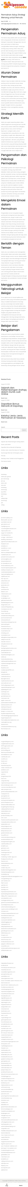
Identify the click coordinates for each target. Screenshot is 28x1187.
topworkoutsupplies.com (8, 991)
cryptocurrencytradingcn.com (9, 909)
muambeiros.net (5, 631)
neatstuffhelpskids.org (7, 607)
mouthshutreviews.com (7, 993)
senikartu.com (5, 770)
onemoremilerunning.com (8, 837)
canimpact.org (5, 694)
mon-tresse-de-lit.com (7, 1135)
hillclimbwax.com (5, 933)
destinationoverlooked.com (8, 928)
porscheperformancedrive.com (9, 1096)
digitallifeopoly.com (6, 998)
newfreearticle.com (6, 828)
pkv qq (3, 481)
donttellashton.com (6, 754)
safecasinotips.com (6, 1067)
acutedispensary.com (7, 904)
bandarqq (3, 474)
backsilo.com (4, 887)
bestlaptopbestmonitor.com (9, 648)
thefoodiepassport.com (7, 685)
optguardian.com (6, 1007)
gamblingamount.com (7, 931)
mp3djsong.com (5, 526)
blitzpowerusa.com (6, 831)
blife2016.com (5, 1104)
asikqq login (4, 498)
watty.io (3, 774)
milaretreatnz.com (6, 594)
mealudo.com (5, 865)
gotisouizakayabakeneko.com (9, 791)
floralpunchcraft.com (7, 859)
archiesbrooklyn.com (7, 628)
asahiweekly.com (5, 1050)
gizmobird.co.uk (5, 524)
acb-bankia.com (5, 881)
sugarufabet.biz (5, 1137)
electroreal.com (5, 983)
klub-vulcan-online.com (7, 1080)
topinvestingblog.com (7, 574)
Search (3, 427)
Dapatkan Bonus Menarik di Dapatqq (12, 404)
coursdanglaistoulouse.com (8, 528)
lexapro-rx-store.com (7, 711)
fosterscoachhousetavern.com (9, 820)
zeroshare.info (5, 589)
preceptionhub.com (6, 974)
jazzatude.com (5, 585)
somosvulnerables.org (7, 1089)
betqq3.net (4, 672)
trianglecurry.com (6, 1115)
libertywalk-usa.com (6, 520)
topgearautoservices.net (8, 1141)
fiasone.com (4, 861)
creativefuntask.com (7, 1035)
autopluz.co (4, 546)
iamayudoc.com (5, 1044)
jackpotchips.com (6, 1070)
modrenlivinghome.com (7, 1150)
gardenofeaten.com (6, 833)
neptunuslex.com (6, 531)
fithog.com (4, 646)
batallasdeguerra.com (7, 602)
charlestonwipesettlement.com (9, 913)
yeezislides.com (5, 976)
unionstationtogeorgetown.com (10, 1041)
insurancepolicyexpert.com (8, 568)
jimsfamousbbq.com (7, 517)
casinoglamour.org (6, 722)
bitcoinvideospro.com (7, 785)
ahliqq (2, 505)
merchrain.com (5, 1157)
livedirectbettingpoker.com (8, 870)
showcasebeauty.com (7, 565)
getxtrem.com (5, 848)
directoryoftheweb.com (7, 752)
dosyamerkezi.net (6, 561)
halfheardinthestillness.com (8, 661)
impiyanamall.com (6, 1004)
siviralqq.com (4, 889)
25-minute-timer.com (7, 1033)
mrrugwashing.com (6, 878)
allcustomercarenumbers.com (9, 1074)
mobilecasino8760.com (7, 670)
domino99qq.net (5, 750)
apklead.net (4, 1170)
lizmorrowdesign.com (7, 1109)
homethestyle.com (6, 1022)
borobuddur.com (5, 1026)
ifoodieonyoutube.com (7, 987)
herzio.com (4, 761)
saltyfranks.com (5, 581)
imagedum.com (5, 1117)
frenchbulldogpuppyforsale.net (9, 715)
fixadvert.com (5, 544)
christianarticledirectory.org (8, 726)
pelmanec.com (5, 748)
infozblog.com (5, 633)
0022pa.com (4, 587)
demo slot (4, 483)
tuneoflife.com (5, 946)
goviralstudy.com (6, 696)
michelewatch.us (5, 535)
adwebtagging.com (6, 922)
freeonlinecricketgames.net (8, 622)
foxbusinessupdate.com (7, 872)
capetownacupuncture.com (9, 783)
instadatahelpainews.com (8, 1152)
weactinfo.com (5, 850)
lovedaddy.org (5, 874)
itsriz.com (3, 778)
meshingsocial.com (6, 852)
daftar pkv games (6, 476)
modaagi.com (5, 596)
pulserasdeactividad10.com (8, 702)
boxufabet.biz (5, 1139)
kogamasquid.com (6, 718)
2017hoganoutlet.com (7, 746)
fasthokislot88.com (6, 1065)
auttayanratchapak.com (8, 800)
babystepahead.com (7, 926)
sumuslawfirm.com (6, 898)
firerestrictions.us (5, 626)
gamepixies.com (5, 1061)
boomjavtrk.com (5, 1168)
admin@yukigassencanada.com (10, 23)
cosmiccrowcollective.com (8, 787)
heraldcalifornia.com (6, 1057)
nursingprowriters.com (7, 900)
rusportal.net (4, 772)
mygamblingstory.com (7, 741)
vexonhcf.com (5, 550)
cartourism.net (5, 698)
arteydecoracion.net (6, 644)
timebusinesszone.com (7, 941)
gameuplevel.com (6, 1020)
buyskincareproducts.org (8, 713)
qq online (3, 492)
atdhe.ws (3, 657)
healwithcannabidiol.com (8, 1111)
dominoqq (4, 489)
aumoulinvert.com (6, 683)
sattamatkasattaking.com (8, 1126)
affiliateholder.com (6, 950)
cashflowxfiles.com (6, 844)
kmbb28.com (4, 1159)
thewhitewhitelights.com (8, 655)
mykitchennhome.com (7, 681)
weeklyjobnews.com (6, 918)
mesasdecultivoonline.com (8, 822)
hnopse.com (4, 935)
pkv (2, 502)
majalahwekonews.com (7, 744)
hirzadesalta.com (6, 996)
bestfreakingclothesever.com (9, 894)
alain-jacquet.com (6, 789)
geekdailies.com (5, 1154)
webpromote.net (5, 639)
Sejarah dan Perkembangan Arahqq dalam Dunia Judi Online (14, 391)
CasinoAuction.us (6, 676)
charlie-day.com (5, 868)
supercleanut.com (6, 1052)
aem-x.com (4, 1015)
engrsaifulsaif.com (6, 1037)
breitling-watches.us (6, 539)
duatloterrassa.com (6, 1091)
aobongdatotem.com (7, 978)
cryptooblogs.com (6, 1017)
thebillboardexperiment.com (9, 1131)
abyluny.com (4, 1165)
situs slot (3, 485)
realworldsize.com (6, 811)
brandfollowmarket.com (7, 915)
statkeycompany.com (7, 570)
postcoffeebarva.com (7, 802)
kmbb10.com (4, 846)
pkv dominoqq (5, 479)
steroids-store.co (5, 641)
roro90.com (4, 759)
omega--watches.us (7, 537)
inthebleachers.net (6, 709)
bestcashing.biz (5, 624)
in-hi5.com (4, 763)
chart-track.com (5, 613)
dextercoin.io (4, 724)
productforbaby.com (7, 815)
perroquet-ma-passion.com (9, 1148)
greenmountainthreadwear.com (10, 902)
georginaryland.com (6, 650)
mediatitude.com (6, 554)
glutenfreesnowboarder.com (9, 1107)
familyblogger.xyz (6, 1076)
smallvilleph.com (5, 598)
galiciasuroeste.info (6, 600)
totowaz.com (4, 911)
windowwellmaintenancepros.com (10, 948)
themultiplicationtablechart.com (10, 720)
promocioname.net (6, 618)
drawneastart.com (6, 1063)
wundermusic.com (6, 1028)
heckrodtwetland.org (6, 659)
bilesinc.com (4, 591)
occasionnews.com (6, 937)
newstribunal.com (6, 970)
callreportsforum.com (7, 1161)
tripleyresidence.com (7, 1085)
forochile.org (4, 611)
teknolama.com (5, 813)
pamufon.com (5, 1094)
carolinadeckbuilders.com (8, 572)
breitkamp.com (5, 1083)
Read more (4, 398)
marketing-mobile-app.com (9, 857)
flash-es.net (4, 883)
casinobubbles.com (6, 1000)
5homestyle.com (5, 729)
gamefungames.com (7, 1030)
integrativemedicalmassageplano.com (11, 876)
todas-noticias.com (6, 767)
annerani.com (5, 583)
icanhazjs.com (5, 692)
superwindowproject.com (8, 687)
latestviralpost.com (6, 826)
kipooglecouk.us (5, 678)
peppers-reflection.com (7, 944)
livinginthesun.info (6, 776)
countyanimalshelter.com (8, 920)
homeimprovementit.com (8, 967)
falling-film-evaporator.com (9, 896)
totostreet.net (5, 1009)
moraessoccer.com (6, 609)
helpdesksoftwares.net (7, 963)
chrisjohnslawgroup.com (7, 1078)
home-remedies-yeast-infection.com (11, 980)
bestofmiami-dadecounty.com (9, 985)
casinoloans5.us (5, 674)
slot (2, 496)
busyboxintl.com (5, 798)
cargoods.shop (5, 780)
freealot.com (4, 1048)
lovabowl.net (4, 965)
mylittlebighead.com (7, 1046)
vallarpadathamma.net (7, 809)
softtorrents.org (5, 1087)
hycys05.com (4, 835)
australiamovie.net (6, 522)
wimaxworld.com (5, 620)
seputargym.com (6, 1002)
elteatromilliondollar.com (8, 804)
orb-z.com (4, 817)
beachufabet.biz (5, 1133)
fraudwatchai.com (6, 1013)
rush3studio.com (5, 757)
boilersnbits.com (5, 824)
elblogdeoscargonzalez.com (8, 637)
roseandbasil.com (6, 652)
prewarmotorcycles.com (8, 557)
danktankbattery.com (7, 863)
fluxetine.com (5, 668)
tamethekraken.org (6, 1098)
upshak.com (4, 885)
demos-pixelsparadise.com (8, 552)
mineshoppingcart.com (7, 989)
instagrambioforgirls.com (8, 841)
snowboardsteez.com (7, 839)
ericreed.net (4, 665)
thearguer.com (5, 854)
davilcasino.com (5, 1011)
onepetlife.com (5, 1128)
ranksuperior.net (5, 924)
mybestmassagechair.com (8, 663)
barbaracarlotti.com (6, 705)
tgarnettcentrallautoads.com (9, 541)
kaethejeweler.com (6, 1124)
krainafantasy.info (6, 765)
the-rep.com (4, 578)
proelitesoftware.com (7, 1072)
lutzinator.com (5, 1100)
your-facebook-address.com (9, 1146)
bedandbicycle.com (6, 1054)
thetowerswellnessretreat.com (9, 1120)
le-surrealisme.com (6, 563)
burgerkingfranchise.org (7, 807)
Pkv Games (23, 23)
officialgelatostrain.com (7, 1122)
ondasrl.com (4, 1102)
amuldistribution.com (7, 1024)
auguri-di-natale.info (7, 533)
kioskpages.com (5, 1113)
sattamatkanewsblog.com (8, 907)
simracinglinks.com (6, 559)
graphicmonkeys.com (7, 1059)
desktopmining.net (6, 707)
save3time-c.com (6, 548)
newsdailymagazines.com (8, 972)
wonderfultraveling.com (7, 615)
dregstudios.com (5, 605)
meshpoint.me (5, 794)
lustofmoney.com (6, 939)
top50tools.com (5, 576)
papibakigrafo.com (6, 689)
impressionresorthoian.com (8, 891)
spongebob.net (5, 796)
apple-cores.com (6, 700)
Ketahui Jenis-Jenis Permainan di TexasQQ (13, 416)
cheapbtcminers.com (7, 1039)
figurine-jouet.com (6, 1144)
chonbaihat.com (5, 635)
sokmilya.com (5, 1163)
